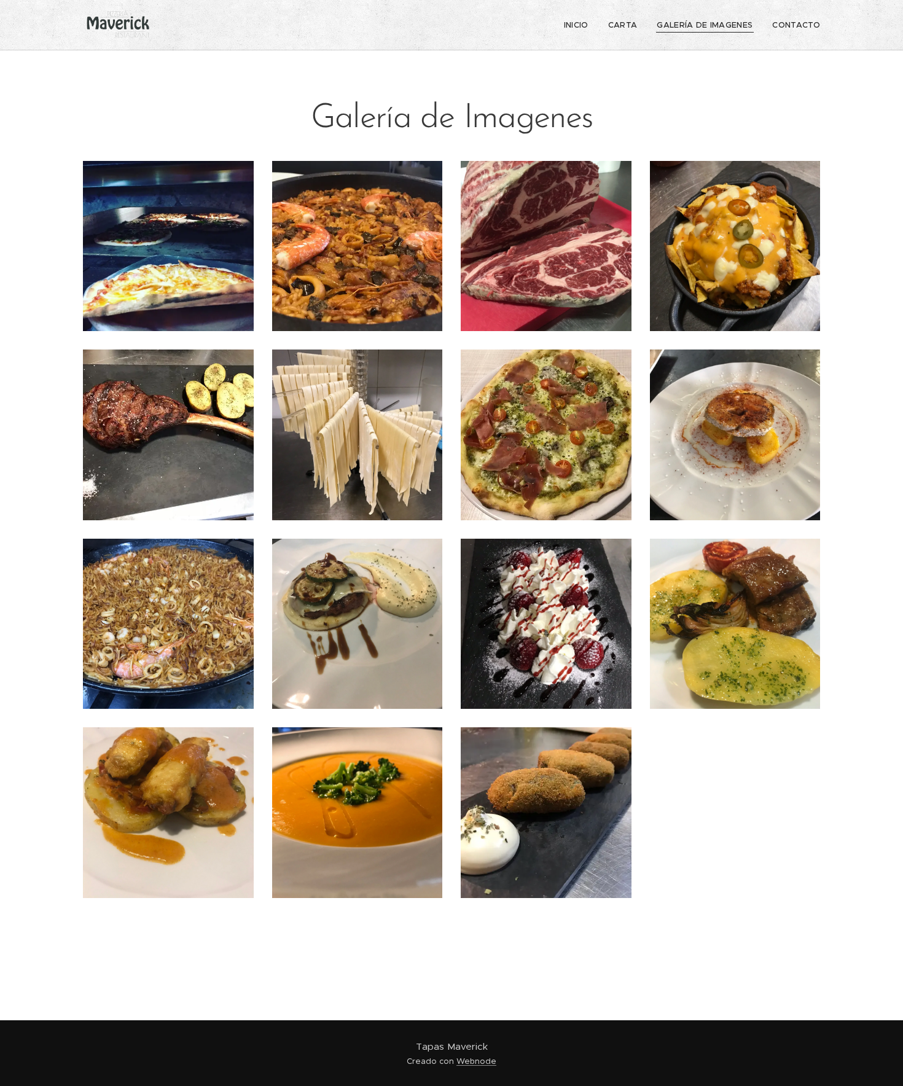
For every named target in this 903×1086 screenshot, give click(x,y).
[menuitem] (579, 25)
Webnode (476, 1061)
